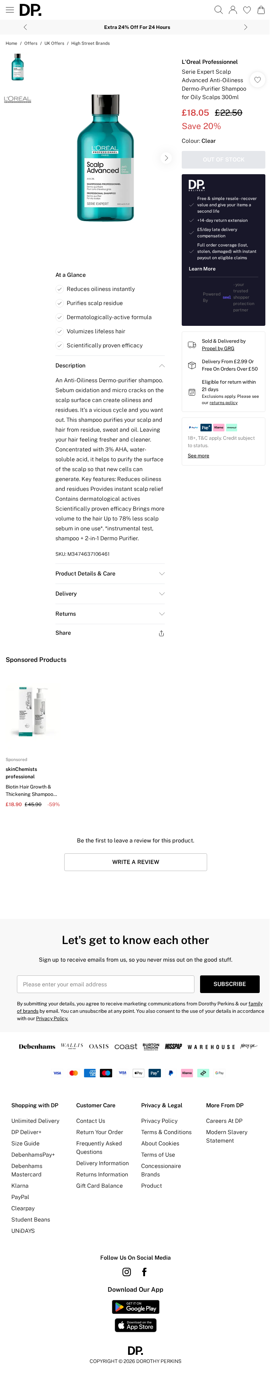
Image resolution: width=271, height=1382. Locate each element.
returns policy (223, 402)
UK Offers (54, 43)
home (11, 43)
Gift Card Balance (99, 1185)
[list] (105, 158)
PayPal (20, 1197)
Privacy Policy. (52, 1018)
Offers (30, 43)
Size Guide (25, 1143)
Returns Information (102, 1174)
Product (151, 1185)
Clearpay (23, 1208)
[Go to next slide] (166, 158)
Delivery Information (102, 1163)
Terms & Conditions (166, 1132)
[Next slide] (245, 27)
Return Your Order (99, 1132)
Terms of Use (158, 1154)
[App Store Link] (135, 1316)
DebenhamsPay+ (33, 1154)
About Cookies (160, 1143)
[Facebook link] (144, 1272)
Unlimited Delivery (35, 1121)
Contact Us (90, 1121)
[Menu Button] (10, 10)
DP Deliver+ (26, 1132)
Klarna (20, 1185)
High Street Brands (90, 43)
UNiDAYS (23, 1231)
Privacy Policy (159, 1121)
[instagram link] (126, 1272)
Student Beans (30, 1219)
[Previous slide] (25, 27)
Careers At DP (224, 1121)
